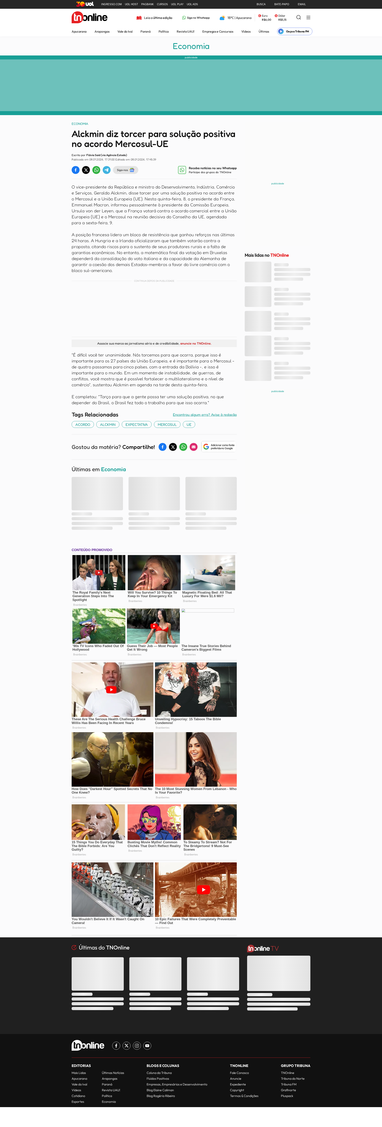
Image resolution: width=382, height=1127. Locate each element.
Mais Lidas (79, 1073)
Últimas (264, 31)
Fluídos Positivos (158, 1078)
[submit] (298, 17)
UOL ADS (192, 4)
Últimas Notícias (113, 1073)
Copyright (237, 1090)
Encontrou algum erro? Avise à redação (205, 414)
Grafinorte (288, 1090)
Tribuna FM (288, 1084)
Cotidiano (78, 1096)
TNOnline (287, 1073)
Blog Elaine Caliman (160, 1090)
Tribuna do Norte (293, 1078)
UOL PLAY (177, 4)
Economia (191, 46)
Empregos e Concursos (217, 31)
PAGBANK (147, 4)
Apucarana (79, 31)
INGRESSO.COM (111, 4)
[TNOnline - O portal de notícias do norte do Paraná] (89, 17)
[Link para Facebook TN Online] (116, 1046)
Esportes (78, 1102)
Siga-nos (122, 170)
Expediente (238, 1084)
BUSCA (261, 4)
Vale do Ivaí (125, 31)
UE (189, 424)
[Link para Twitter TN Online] (127, 1046)
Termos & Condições (244, 1096)
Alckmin (108, 424)
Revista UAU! (185, 31)
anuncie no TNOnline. (195, 343)
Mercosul (167, 424)
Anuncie (235, 1078)
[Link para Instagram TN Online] (137, 1046)
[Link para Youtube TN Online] (147, 1046)
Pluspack (287, 1096)
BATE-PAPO (281, 4)
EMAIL (302, 4)
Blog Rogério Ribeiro (161, 1096)
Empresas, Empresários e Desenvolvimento (177, 1084)
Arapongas (102, 31)
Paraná (145, 31)
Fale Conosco (239, 1073)
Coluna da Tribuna (159, 1073)
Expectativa (137, 424)
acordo (82, 424)
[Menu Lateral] (308, 18)
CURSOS (162, 4)
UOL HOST (131, 4)
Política (164, 31)
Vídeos (246, 31)
